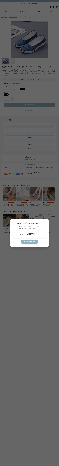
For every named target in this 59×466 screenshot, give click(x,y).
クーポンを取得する (29, 241)
